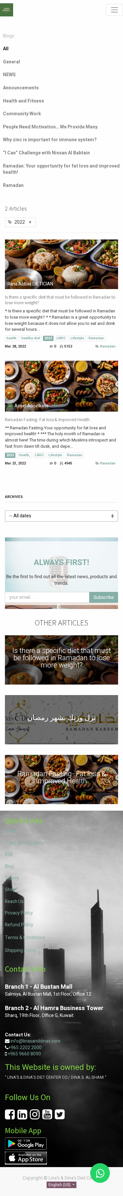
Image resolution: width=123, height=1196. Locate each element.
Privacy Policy (19, 913)
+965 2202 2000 (25, 1047)
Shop (10, 889)
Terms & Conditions (25, 937)
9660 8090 (29, 1053)
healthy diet (30, 338)
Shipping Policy (20, 950)
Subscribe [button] (103, 597)
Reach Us (14, 901)
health (11, 338)
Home (11, 831)
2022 (48, 338)
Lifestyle (77, 338)
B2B (9, 854)
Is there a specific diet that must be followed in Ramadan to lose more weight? (60, 299)
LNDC (61, 338)
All (6, 48)
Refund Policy (19, 924)
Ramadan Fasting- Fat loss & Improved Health (47, 419)
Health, (24, 455)
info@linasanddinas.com (35, 1041)
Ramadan (96, 338)
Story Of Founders (24, 843)
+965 (13, 1053)
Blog (9, 866)
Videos (12, 877)
